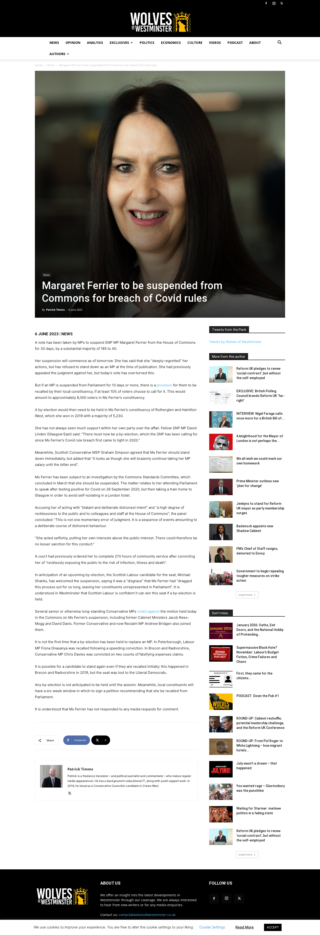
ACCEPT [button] (273, 927)
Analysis (95, 42)
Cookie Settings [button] (212, 927)
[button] (279, 43)
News (54, 42)
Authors (57, 54)
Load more (245, 595)
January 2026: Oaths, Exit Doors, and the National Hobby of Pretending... (259, 629)
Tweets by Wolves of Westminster (235, 341)
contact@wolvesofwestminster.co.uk (147, 914)
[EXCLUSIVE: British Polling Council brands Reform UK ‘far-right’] (221, 397)
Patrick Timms (55, 309)
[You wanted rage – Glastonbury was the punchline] (221, 792)
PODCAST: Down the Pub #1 (257, 696)
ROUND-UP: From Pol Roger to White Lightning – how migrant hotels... (259, 745)
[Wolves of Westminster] (160, 22)
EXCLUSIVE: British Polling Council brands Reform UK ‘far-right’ (260, 395)
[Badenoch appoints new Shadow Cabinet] (221, 532)
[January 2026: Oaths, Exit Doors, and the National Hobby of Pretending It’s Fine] (221, 631)
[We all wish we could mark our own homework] (221, 464)
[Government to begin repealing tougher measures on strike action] (221, 577)
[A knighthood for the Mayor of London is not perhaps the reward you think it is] (221, 442)
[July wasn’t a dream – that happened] (221, 769)
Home (39, 65)
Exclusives (119, 42)
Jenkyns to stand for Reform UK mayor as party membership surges (260, 508)
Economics (171, 42)
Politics (147, 42)
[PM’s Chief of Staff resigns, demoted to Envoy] (221, 554)
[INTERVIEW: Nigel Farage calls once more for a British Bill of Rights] (221, 419)
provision (164, 385)
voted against (148, 611)
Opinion (73, 42)
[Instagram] (273, 3)
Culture (194, 42)
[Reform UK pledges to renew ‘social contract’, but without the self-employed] (221, 374)
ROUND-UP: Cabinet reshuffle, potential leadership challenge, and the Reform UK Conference (260, 723)
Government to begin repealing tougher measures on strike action (260, 575)
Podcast (235, 42)
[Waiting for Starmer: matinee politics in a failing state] (221, 814)
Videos (215, 42)
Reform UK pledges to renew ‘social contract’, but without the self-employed (258, 373)
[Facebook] (266, 3)
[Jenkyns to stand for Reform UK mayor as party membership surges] (221, 509)
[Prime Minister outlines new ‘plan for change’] (221, 487)
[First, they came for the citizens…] (221, 679)
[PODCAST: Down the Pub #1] (221, 702)
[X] (281, 3)
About (255, 42)
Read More (244, 927)
